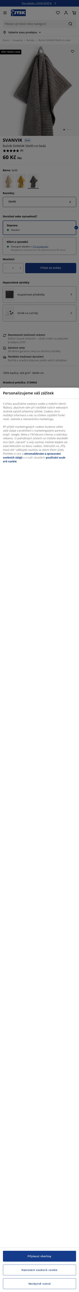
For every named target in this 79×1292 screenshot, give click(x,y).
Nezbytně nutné (39, 1283)
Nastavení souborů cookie (39, 1270)
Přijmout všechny (39, 1256)
